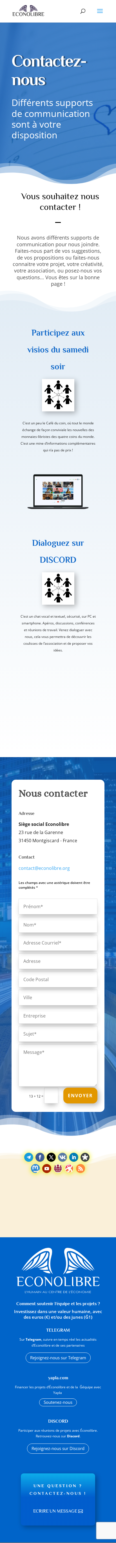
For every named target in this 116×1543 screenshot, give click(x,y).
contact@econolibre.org (44, 868)
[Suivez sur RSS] (80, 1168)
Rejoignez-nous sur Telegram (58, 1357)
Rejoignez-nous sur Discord (58, 1448)
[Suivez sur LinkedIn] (73, 1157)
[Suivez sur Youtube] (46, 1168)
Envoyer (80, 1095)
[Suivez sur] (62, 1157)
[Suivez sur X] (51, 1157)
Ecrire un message (55, 1511)
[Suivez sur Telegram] (28, 1157)
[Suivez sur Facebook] (39, 1157)
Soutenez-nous (58, 1402)
